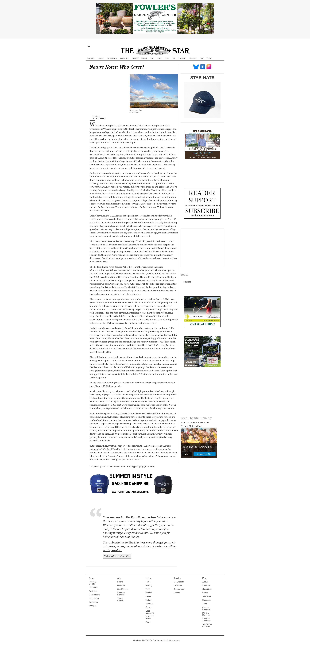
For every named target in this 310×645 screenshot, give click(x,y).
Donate (209, 58)
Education (182, 58)
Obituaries (90, 58)
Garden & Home (150, 618)
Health (148, 596)
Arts (174, 58)
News (91, 578)
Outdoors (150, 604)
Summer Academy (206, 620)
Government (124, 58)
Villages (100, 58)
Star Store (206, 596)
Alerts (204, 604)
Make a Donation (206, 614)
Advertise (206, 585)
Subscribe (206, 600)
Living (148, 578)
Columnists (179, 582)
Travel (148, 582)
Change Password (206, 608)
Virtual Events (120, 599)
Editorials (178, 585)
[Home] (155, 50)
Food (152, 58)
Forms (205, 593)
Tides (148, 622)
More (204, 578)
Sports (159, 58)
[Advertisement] (202, 393)
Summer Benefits (121, 594)
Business (135, 58)
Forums (187, 281)
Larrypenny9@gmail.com (141, 466)
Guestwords (179, 589)
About (204, 582)
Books (120, 582)
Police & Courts (112, 58)
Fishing (149, 585)
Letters (167, 58)
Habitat (149, 593)
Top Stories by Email (207, 625)
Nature (148, 600)
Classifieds (192, 58)
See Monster (122, 589)
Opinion (144, 58)
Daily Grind (94, 598)
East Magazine (150, 612)
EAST (202, 58)
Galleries (121, 585)
